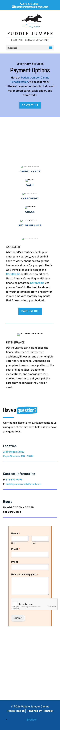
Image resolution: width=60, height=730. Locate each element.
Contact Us (30, 105)
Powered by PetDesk (40, 711)
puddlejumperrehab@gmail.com (23, 484)
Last (33, 543)
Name (15, 533)
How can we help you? (24, 574)
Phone (14, 562)
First (13, 543)
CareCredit (13, 274)
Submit (18, 618)
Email (15, 549)
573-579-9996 (30, 3)
